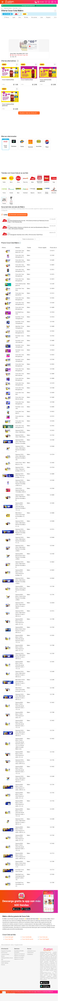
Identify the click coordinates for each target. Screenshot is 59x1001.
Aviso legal (33, 991)
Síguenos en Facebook (19, 954)
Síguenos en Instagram (19, 955)
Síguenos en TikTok (18, 959)
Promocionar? (4, 952)
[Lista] (52, 2)
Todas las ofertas (8, 8)
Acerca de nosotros (5, 961)
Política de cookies (11, 993)
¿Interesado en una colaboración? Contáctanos (31, 952)
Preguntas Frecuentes (6, 951)
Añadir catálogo (4, 963)
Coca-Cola (15, 8)
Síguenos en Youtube (19, 957)
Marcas (3, 956)
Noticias (3, 964)
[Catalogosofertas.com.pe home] (9, 1)
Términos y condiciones (42, 991)
